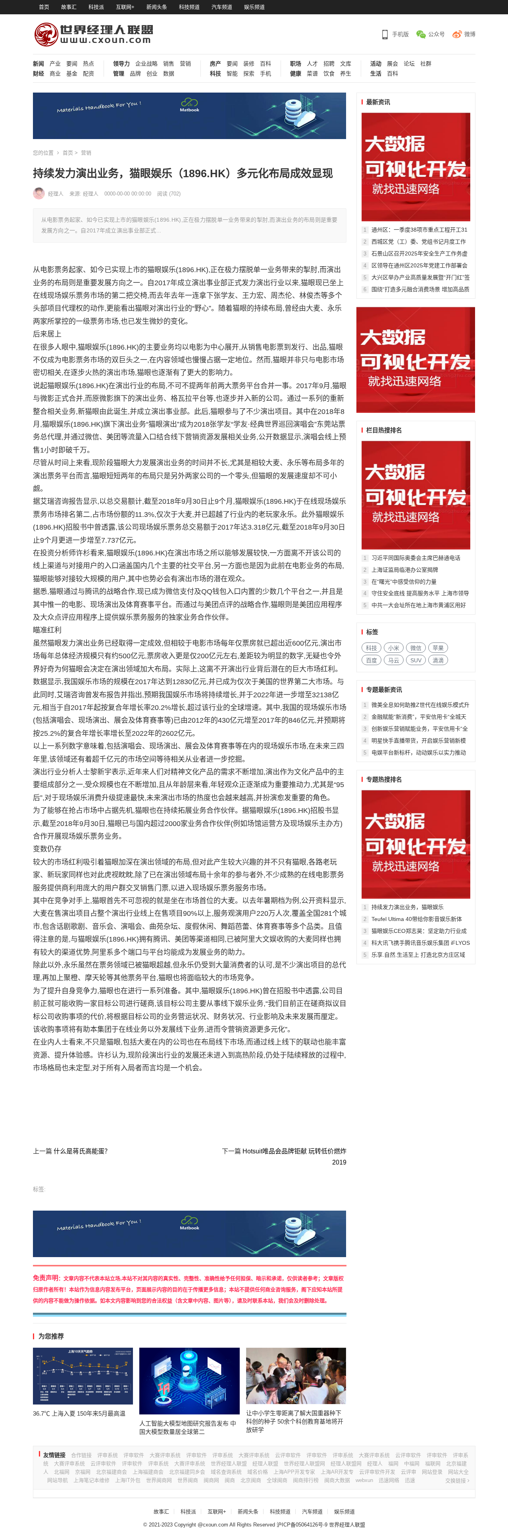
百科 (265, 64)
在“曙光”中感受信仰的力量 (404, 581)
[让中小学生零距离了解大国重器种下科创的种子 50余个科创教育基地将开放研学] (296, 1376)
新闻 (38, 64)
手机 (265, 74)
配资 (88, 74)
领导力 (121, 64)
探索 (248, 74)
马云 (393, 660)
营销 (185, 64)
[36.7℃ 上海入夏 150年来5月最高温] (83, 1376)
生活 (375, 74)
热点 (88, 64)
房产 (215, 64)
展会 (392, 64)
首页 (44, 7)
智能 (232, 74)
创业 (152, 74)
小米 (393, 648)
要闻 (71, 64)
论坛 (409, 64)
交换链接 (456, 1481)
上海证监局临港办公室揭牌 (404, 570)
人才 (312, 64)
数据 (168, 74)
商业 (55, 74)
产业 (55, 64)
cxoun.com (215, 1525)
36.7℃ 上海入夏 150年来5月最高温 (79, 1413)
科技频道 (189, 7)
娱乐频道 (254, 7)
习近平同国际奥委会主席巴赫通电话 (415, 558)
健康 (295, 74)
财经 (38, 74)
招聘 (329, 64)
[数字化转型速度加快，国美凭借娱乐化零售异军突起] (416, 844)
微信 (415, 648)
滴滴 (438, 660)
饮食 (329, 74)
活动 (375, 64)
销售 (168, 64)
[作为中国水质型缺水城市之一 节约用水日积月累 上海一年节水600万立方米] (416, 495)
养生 (345, 74)
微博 (469, 34)
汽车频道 (222, 7)
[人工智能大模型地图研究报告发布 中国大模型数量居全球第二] (189, 1381)
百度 (371, 660)
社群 (425, 64)
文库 (345, 64)
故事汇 (69, 7)
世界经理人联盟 (347, 1525)
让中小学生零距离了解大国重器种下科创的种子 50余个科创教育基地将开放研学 (294, 1421)
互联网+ (125, 7)
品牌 (135, 74)
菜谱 (312, 74)
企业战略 (146, 64)
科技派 (96, 7)
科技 (215, 74)
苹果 (438, 648)
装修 (248, 64)
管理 (118, 74)
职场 (295, 64)
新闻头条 (156, 7)
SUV (415, 660)
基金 (71, 74)
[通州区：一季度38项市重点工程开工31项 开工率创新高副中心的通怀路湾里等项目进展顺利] (416, 166)
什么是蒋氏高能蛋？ (82, 1151)
